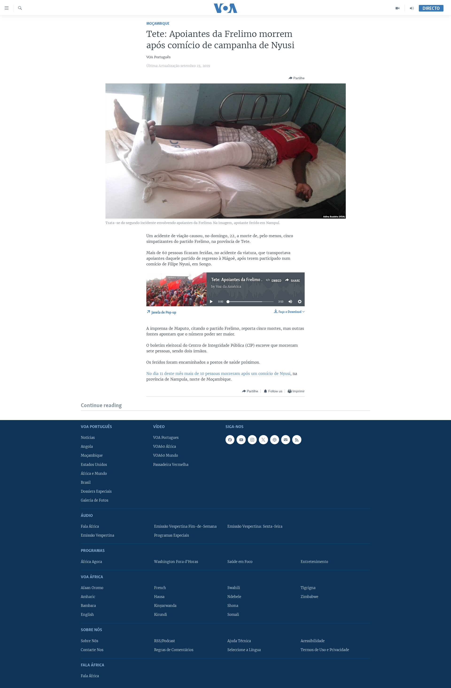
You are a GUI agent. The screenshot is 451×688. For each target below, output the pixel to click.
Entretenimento (314, 561)
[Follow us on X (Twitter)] (263, 439)
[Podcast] (274, 439)
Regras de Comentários (173, 650)
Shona (232, 606)
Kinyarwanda (165, 606)
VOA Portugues (166, 438)
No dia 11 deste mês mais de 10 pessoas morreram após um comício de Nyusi (218, 373)
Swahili (233, 588)
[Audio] (412, 8)
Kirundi (160, 615)
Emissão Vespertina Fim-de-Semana (185, 526)
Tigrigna (308, 588)
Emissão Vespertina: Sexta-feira (254, 526)
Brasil (86, 482)
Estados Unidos (94, 464)
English (87, 615)
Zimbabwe (309, 597)
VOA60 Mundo (165, 455)
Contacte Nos (92, 650)
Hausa (159, 597)
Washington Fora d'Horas (176, 561)
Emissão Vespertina (97, 535)
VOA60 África (164, 446)
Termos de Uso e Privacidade (325, 650)
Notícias (88, 438)
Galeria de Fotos (94, 500)
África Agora (91, 561)
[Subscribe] (285, 439)
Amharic (88, 597)
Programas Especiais (171, 535)
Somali (233, 615)
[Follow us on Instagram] (252, 439)
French (160, 588)
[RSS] (296, 439)
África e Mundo (94, 473)
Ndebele (234, 597)
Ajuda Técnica (239, 641)
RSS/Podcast (164, 641)
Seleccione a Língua (244, 650)
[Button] (297, 78)
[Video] (397, 8)
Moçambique (157, 24)
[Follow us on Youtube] (241, 439)
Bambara (88, 606)
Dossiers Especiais (96, 491)
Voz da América (228, 286)
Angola (87, 446)
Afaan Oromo (92, 588)
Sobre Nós (89, 641)
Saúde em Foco (240, 561)
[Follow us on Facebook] (230, 439)
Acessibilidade (313, 641)
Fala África (90, 526)
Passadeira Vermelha (170, 464)
